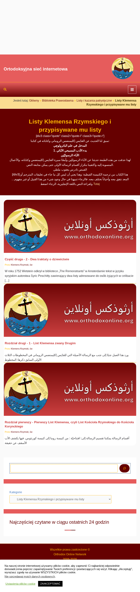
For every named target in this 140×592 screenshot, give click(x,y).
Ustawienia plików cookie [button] (20, 583)
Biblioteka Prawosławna (57, 100)
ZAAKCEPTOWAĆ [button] (50, 583)
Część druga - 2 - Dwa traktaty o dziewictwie (37, 259)
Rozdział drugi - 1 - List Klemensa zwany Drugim (40, 343)
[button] (5, 90)
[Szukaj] (124, 468)
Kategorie (15, 492)
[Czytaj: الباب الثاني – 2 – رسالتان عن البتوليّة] (70, 223)
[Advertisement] (70, 27)
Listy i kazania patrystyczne (94, 100)
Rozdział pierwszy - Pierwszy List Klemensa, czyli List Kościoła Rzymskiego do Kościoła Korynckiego (69, 424)
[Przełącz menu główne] (132, 89)
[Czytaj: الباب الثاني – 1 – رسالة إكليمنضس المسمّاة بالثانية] (70, 307)
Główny (34, 100)
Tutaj (96, 183)
